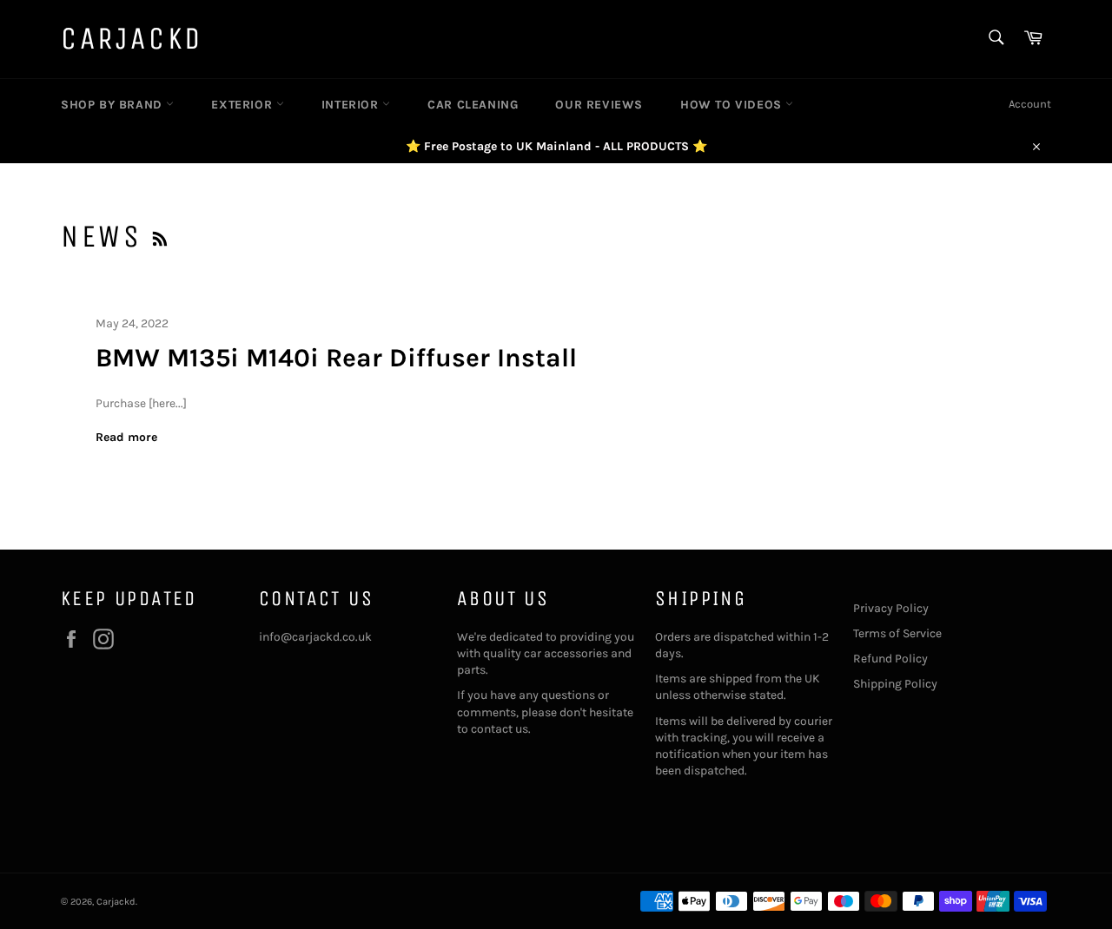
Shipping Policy (895, 683)
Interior (351, 104)
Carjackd (132, 38)
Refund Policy (890, 658)
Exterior (243, 104)
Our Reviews (599, 104)
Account (1030, 103)
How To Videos (732, 104)
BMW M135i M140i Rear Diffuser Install (336, 357)
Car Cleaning (472, 104)
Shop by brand (113, 104)
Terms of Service (897, 633)
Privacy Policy (891, 608)
